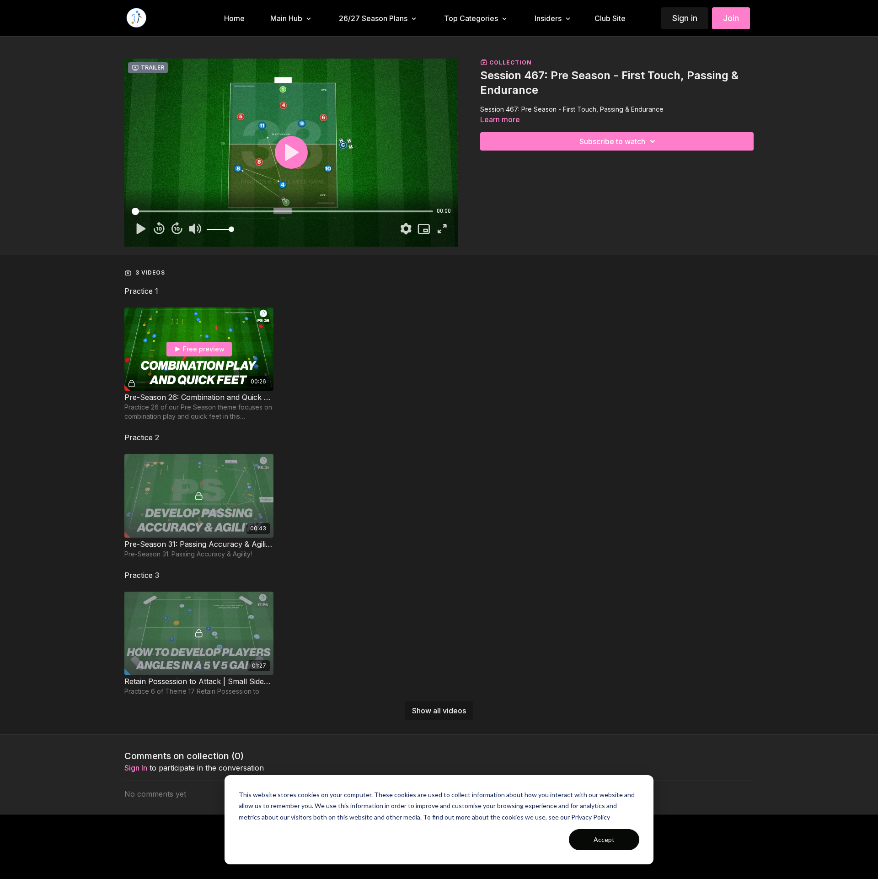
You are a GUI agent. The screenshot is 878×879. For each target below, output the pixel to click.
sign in (135, 767)
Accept (604, 839)
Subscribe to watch (612, 141)
